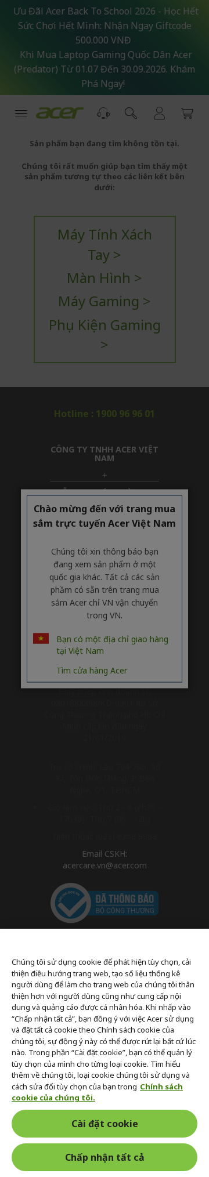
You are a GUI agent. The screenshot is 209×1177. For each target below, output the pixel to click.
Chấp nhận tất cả (105, 1157)
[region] (104, 1053)
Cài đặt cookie (104, 1123)
